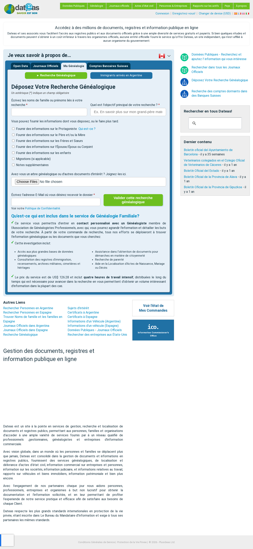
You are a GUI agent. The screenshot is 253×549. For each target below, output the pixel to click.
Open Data (20, 66)
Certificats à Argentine (83, 312)
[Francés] (240, 13)
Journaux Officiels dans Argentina (26, 326)
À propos (241, 5)
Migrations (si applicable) (33, 159)
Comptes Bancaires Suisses (108, 66)
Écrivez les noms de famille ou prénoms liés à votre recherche (46, 102)
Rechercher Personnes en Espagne (27, 312)
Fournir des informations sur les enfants (43, 153)
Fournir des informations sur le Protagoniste (55, 129)
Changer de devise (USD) (215, 13)
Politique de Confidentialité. (43, 208)
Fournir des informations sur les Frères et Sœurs (49, 141)
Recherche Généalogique (20, 334)
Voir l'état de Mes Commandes (153, 308)
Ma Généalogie (73, 66)
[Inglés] (244, 13)
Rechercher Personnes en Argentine (28, 308)
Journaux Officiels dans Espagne (25, 330)
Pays (227, 5)
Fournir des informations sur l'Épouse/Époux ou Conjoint (54, 147)
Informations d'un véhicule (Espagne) (93, 326)
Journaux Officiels (45, 66)
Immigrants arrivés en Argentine (121, 75)
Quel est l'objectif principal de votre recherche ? (124, 105)
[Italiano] (248, 13)
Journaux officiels (119, 5)
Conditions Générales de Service (96, 542)
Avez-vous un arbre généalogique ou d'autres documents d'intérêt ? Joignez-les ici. (68, 174)
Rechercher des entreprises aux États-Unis (97, 334)
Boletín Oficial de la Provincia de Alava (210, 177)
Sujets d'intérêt (78, 308)
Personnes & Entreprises (173, 5)
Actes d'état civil (144, 5)
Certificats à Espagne (82, 317)
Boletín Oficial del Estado (201, 171)
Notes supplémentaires (32, 165)
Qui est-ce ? (86, 129)
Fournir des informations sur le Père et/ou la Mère (50, 135)
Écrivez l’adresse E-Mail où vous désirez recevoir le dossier (52, 195)
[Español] (236, 13)
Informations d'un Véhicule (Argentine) (94, 321)
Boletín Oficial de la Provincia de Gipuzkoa (213, 187)
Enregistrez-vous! (184, 13)
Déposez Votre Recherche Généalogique (220, 80)
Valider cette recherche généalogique (133, 200)
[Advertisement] (63, 393)
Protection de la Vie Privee (131, 542)
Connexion (162, 13)
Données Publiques (74, 5)
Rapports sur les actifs (206, 5)
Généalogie (96, 5)
